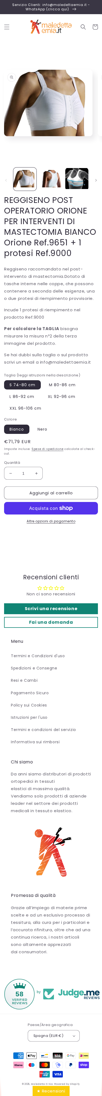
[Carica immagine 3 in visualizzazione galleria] (76, 179)
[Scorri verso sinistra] (6, 180)
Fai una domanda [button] (51, 622)
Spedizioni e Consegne (34, 668)
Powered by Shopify (67, 1084)
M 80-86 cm (62, 385)
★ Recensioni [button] (51, 1091)
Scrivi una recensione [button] (51, 608)
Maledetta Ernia (42, 1084)
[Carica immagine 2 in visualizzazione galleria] (50, 179)
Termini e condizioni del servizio (43, 729)
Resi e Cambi (24, 680)
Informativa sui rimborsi (35, 742)
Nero (42, 429)
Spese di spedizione (47, 449)
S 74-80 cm (22, 385)
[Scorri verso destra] (96, 180)
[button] (7, 27)
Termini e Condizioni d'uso (38, 656)
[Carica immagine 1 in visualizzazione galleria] (24, 179)
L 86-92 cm (22, 396)
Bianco (17, 429)
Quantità (12, 462)
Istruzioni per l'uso (29, 717)
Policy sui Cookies (29, 705)
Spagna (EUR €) (48, 1035)
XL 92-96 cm (61, 396)
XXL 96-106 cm (25, 408)
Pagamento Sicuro (30, 693)
